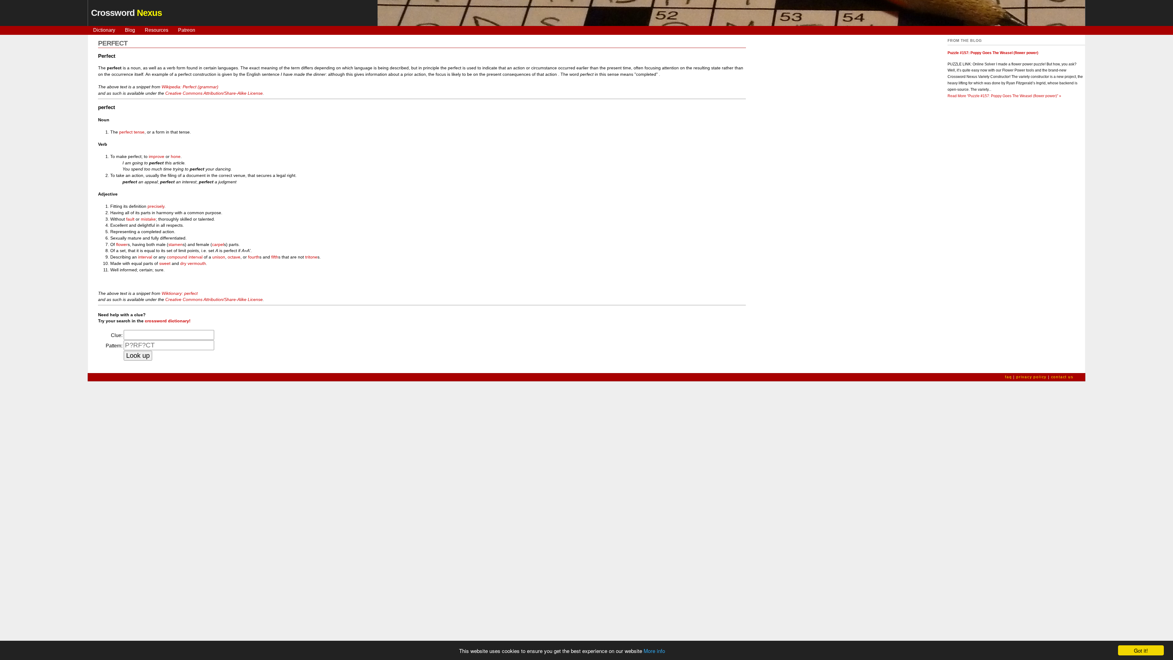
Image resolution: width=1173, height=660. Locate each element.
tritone (311, 257)
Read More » (1004, 96)
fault (130, 219)
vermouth (197, 263)
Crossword (126, 13)
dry (183, 263)
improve (156, 156)
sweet (164, 263)
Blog (130, 30)
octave (234, 257)
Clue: (116, 335)
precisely (156, 206)
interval (145, 257)
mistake (148, 219)
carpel (218, 244)
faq (1008, 377)
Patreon (186, 30)
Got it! (1141, 650)
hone (176, 156)
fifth (274, 257)
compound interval (185, 257)
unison (218, 257)
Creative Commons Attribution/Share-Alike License (214, 93)
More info (654, 650)
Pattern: (114, 345)
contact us (1062, 377)
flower (122, 244)
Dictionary (104, 30)
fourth (253, 257)
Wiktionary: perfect (180, 293)
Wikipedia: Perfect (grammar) (190, 86)
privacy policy (1031, 377)
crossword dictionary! (168, 320)
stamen (175, 244)
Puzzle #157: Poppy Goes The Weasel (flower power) (993, 53)
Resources (156, 30)
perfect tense (131, 132)
